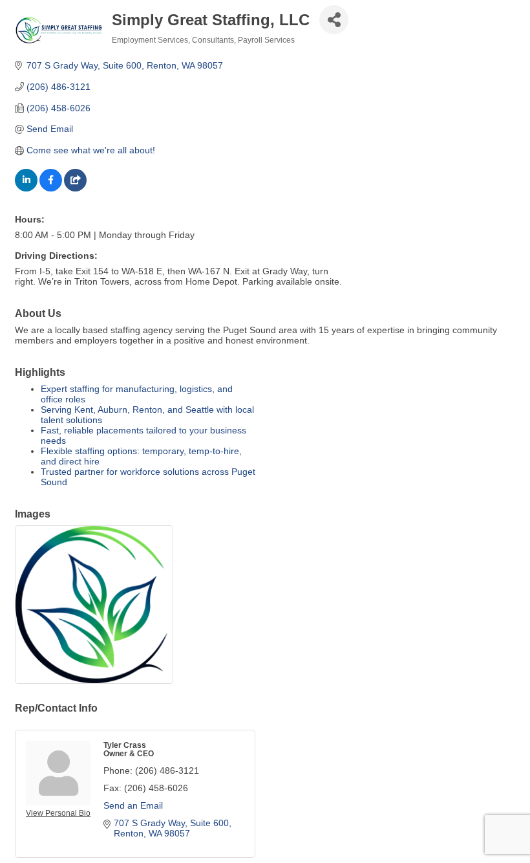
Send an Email (133, 805)
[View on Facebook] (50, 188)
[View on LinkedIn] (26, 188)
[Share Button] (333, 19)
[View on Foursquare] (75, 188)
